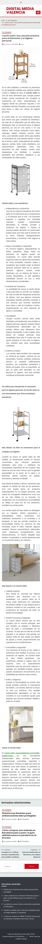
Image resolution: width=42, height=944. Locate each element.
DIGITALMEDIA (24, 819)
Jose (22, 44)
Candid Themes (21, 939)
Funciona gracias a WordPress (13, 936)
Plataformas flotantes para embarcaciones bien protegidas (19, 814)
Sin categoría (6, 32)
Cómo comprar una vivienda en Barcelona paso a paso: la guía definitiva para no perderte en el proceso (19, 834)
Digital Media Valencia (20, 10)
